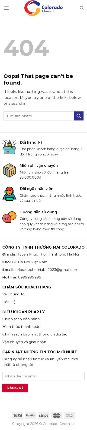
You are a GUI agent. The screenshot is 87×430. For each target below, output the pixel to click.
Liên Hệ (9, 302)
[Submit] (79, 115)
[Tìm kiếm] (82, 8)
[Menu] (6, 8)
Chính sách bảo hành (21, 319)
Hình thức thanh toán (21, 326)
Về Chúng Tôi (13, 294)
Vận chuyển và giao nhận (24, 342)
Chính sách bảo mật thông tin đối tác (34, 334)
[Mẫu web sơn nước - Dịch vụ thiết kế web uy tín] (43, 8)
